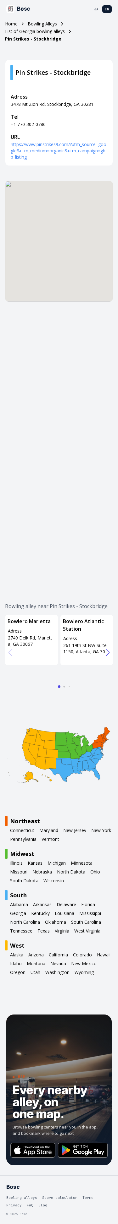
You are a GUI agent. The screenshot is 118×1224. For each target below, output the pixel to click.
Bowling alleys (21, 1197)
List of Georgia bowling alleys (35, 31)
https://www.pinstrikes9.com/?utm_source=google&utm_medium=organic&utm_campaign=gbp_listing (58, 150)
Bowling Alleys (42, 24)
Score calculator (59, 1197)
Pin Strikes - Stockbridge (33, 39)
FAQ (30, 1205)
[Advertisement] (59, 378)
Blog (42, 1205)
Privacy (14, 1205)
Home (11, 24)
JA (96, 9)
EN (107, 9)
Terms (87, 1197)
